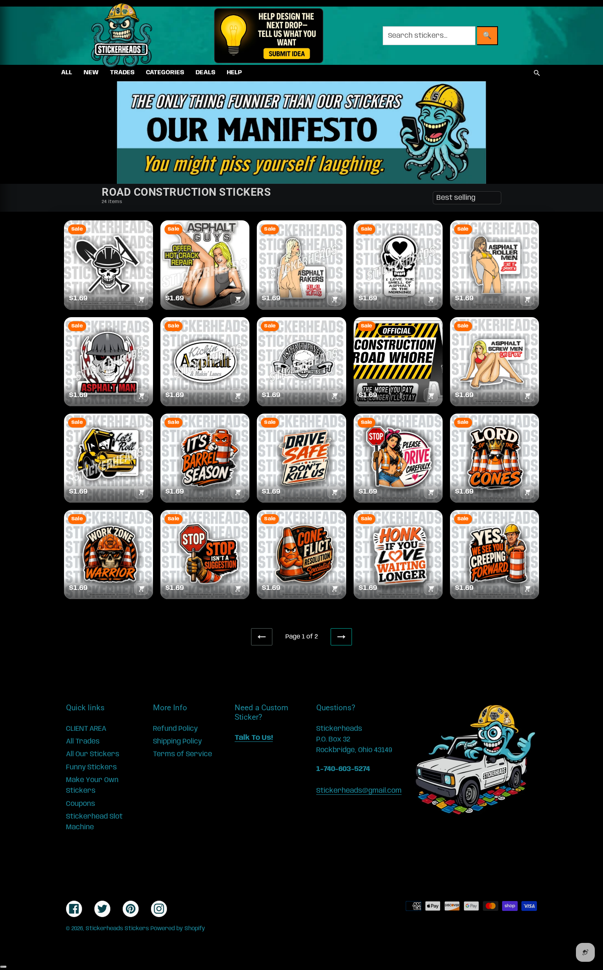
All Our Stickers (92, 754)
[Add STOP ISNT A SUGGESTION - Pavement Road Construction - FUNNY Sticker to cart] (237, 588)
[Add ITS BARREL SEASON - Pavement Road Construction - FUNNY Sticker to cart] (237, 492)
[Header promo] (268, 35)
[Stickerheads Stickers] (122, 36)
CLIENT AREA (86, 728)
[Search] (537, 73)
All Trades (83, 741)
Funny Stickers (91, 767)
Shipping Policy (177, 741)
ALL (66, 72)
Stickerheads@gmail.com (359, 790)
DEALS (205, 72)
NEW (91, 72)
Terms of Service (182, 754)
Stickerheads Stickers (117, 928)
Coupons (80, 804)
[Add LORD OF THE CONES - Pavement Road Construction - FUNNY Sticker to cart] (527, 492)
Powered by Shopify (178, 928)
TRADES (122, 72)
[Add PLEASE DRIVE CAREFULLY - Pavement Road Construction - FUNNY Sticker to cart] (431, 492)
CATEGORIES (165, 72)
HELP (234, 72)
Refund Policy (175, 728)
